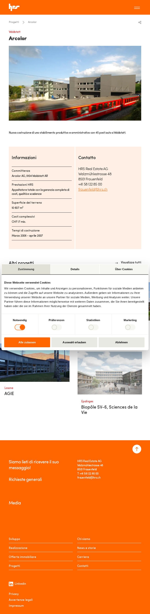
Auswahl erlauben (74, 342)
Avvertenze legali (21, 600)
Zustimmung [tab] (26, 269)
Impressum (16, 605)
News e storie (86, 548)
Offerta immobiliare (22, 557)
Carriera (83, 557)
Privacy (14, 594)
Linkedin (20, 583)
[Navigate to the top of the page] (136, 449)
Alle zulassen (27, 342)
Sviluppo (14, 539)
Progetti (14, 22)
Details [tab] (75, 269)
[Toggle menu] (137, 7)
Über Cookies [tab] (124, 269)
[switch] (56, 327)
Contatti (82, 566)
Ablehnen (121, 342)
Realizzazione (18, 548)
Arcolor (32, 22)
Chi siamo (83, 539)
